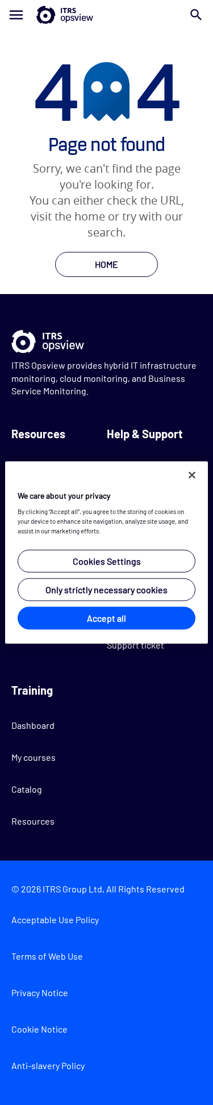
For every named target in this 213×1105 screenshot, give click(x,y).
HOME (106, 264)
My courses (33, 757)
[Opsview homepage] (106, 15)
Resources (33, 821)
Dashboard (33, 725)
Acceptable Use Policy (55, 919)
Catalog (26, 789)
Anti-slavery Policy (48, 1065)
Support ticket (135, 644)
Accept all (106, 618)
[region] (106, 552)
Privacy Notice (39, 992)
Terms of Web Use (47, 956)
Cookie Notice (39, 1029)
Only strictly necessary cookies (106, 589)
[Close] (191, 474)
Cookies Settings (107, 561)
